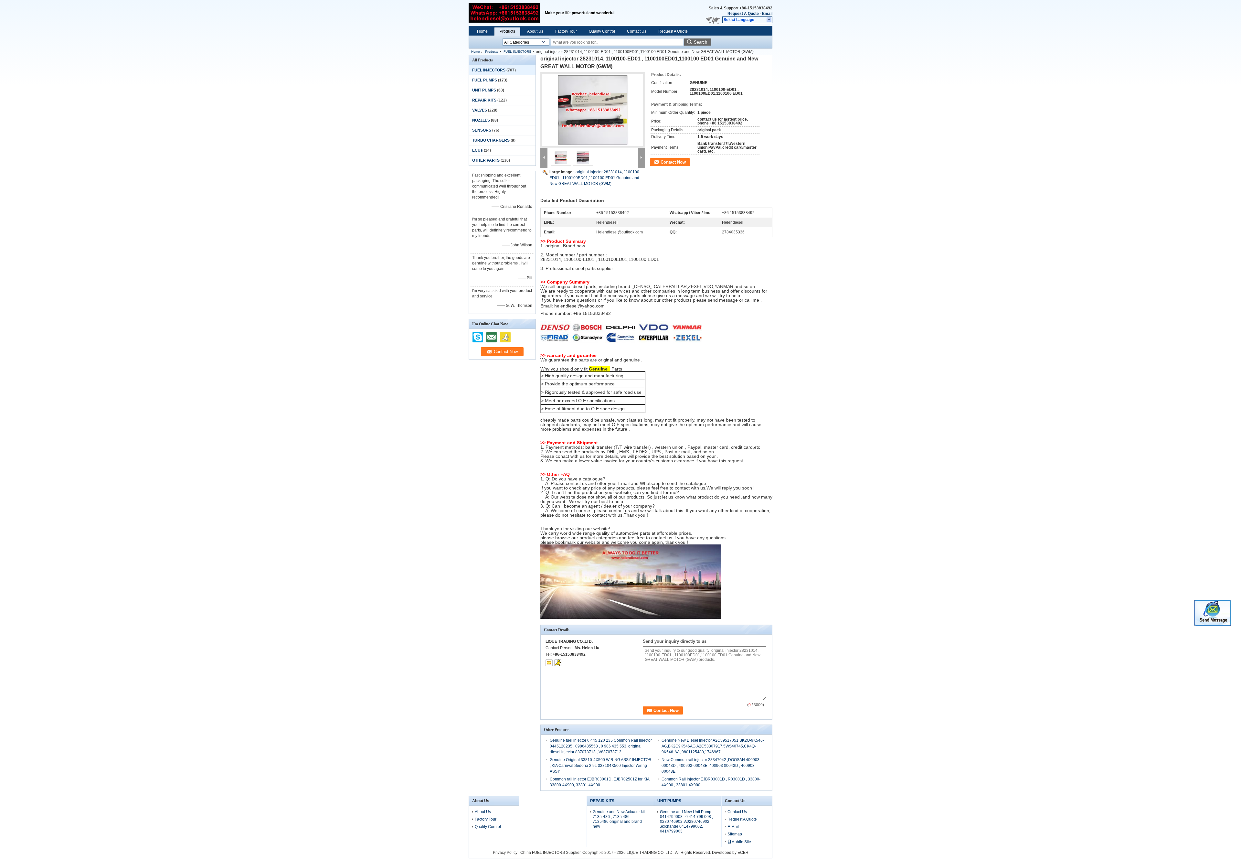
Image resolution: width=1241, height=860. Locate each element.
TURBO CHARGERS (491, 140)
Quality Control (602, 31)
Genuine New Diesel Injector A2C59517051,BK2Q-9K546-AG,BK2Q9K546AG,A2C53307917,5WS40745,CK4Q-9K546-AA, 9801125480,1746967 (713, 746)
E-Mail (733, 826)
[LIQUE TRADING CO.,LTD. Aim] (557, 662)
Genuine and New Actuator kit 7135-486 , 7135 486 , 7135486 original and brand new (619, 819)
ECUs (477, 150)
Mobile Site (741, 842)
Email (767, 13)
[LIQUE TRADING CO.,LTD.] (769, 20)
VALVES (479, 110)
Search (700, 42)
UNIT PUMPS (484, 90)
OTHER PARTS (486, 160)
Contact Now (673, 162)
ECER (742, 852)
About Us (535, 31)
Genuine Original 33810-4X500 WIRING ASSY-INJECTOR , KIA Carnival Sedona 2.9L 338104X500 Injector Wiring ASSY (601, 766)
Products (507, 31)
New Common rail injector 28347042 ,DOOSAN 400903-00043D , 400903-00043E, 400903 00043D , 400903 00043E (711, 766)
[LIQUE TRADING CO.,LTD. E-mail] (549, 662)
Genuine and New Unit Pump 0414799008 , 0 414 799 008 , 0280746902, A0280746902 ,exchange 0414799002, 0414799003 (686, 821)
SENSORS (481, 130)
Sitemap (734, 834)
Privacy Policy (505, 852)
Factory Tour (566, 31)
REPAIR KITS (484, 100)
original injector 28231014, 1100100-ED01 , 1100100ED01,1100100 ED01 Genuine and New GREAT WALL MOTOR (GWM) (595, 178)
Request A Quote (743, 13)
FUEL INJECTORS (517, 51)
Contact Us (636, 31)
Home (482, 31)
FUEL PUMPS (484, 80)
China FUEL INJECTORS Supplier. (551, 852)
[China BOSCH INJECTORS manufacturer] (504, 13)
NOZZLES (481, 120)
